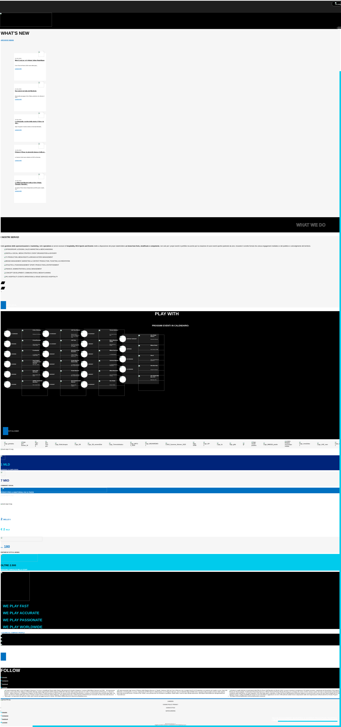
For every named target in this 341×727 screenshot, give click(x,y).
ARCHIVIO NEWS (7, 40)
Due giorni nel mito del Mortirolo (25, 91)
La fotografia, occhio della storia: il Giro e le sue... (29, 122)
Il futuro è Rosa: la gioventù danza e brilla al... (30, 152)
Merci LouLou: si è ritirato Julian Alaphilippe (29, 60)
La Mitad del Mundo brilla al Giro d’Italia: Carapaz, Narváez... (28, 183)
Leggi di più (18, 69)
